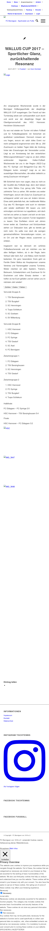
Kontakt (7, 718)
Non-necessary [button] (5, 910)
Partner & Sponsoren (15, 14)
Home (9, 2)
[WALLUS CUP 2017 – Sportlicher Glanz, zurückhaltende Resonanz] (24, 38)
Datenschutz (8, 721)
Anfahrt (38, 2)
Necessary (7, 893)
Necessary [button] (4, 890)
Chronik (38, 10)
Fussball (23, 69)
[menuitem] (8, 2)
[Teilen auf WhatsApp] (7, 685)
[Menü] (41, 21)
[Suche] (35, 21)
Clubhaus (14, 6)
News (16, 2)
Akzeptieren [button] (4, 848)
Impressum (29, 14)
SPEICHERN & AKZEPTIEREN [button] (12, 929)
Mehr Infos (14, 848)
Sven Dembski (36, 69)
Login (38, 14)
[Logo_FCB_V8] (20, 21)
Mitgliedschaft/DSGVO (28, 6)
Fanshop (29, 10)
